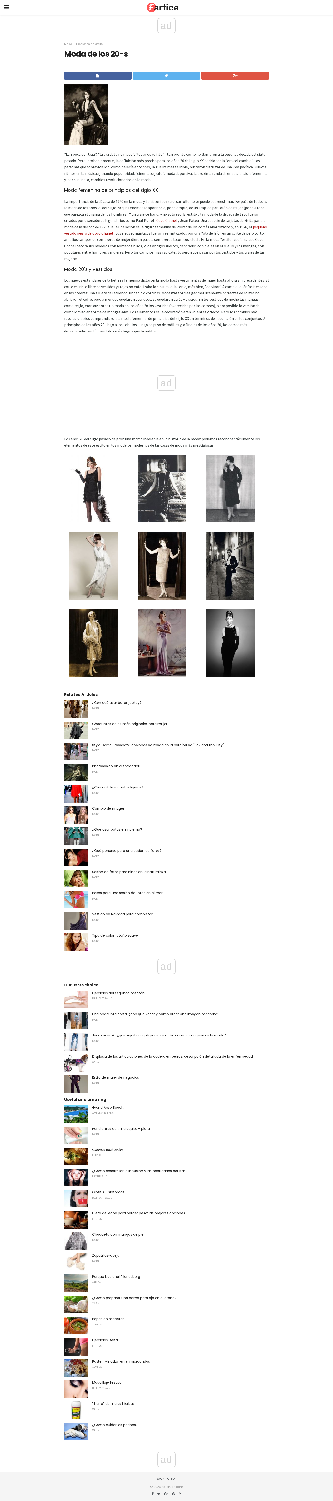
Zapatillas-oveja (105, 1255)
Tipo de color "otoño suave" (115, 935)
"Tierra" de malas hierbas (113, 1403)
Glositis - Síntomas (108, 1192)
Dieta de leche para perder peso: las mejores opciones (138, 1213)
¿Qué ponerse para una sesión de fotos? (127, 850)
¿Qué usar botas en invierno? (117, 829)
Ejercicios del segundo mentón (118, 993)
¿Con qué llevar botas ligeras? (117, 787)
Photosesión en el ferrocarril (116, 766)
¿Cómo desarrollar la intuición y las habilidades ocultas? (139, 1171)
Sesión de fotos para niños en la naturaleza (129, 872)
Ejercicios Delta (105, 1340)
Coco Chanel (166, 220)
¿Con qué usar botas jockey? (117, 702)
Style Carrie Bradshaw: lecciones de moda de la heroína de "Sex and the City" (158, 745)
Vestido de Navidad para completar (122, 914)
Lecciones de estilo (89, 44)
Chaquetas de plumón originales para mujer (129, 723)
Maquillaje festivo (107, 1382)
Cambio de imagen (108, 808)
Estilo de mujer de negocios (115, 1077)
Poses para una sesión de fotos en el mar (127, 892)
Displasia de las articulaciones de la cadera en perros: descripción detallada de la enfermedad (172, 1056)
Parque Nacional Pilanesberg (116, 1276)
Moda (68, 44)
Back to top (166, 1478)
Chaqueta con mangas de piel (118, 1234)
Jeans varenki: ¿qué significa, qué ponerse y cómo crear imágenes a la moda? (159, 1035)
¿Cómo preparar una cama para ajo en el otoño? (134, 1297)
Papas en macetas (108, 1318)
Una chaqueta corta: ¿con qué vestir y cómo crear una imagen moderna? (155, 1014)
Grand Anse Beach (108, 1107)
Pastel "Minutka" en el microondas (121, 1361)
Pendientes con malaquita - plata (121, 1128)
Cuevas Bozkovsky (107, 1149)
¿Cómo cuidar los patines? (115, 1424)
